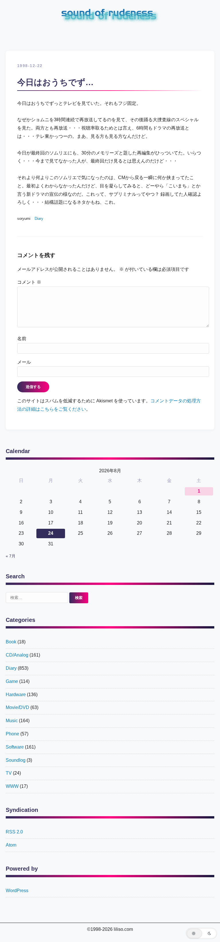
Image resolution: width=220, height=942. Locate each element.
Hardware (16, 694)
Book (11, 641)
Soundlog (15, 760)
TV (9, 773)
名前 (21, 338)
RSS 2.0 (14, 831)
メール (24, 362)
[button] (201, 933)
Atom (11, 845)
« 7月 (10, 556)
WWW (12, 786)
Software (15, 747)
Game (12, 681)
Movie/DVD (17, 707)
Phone (12, 733)
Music (12, 720)
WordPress (17, 890)
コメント (29, 282)
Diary (39, 218)
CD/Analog (17, 655)
